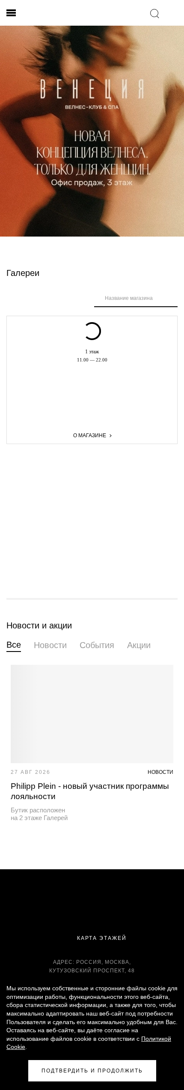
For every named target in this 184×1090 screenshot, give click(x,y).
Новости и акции (39, 625)
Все (13, 644)
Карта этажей (101, 938)
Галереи (22, 273)
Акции (139, 645)
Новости (50, 645)
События (97, 645)
